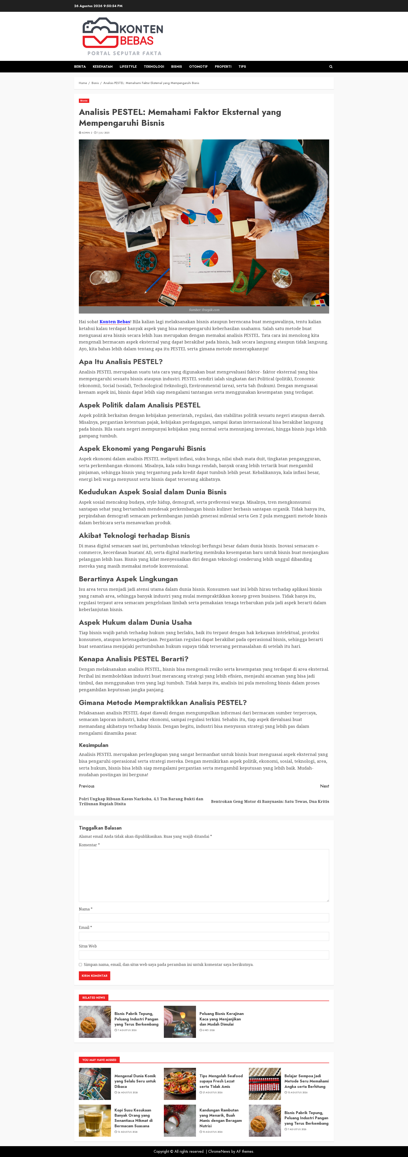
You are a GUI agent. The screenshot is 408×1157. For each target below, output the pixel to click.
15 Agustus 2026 (298, 1092)
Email (85, 927)
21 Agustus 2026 (213, 1092)
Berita (80, 66)
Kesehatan (103, 66)
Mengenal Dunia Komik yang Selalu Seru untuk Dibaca (135, 1081)
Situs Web (88, 946)
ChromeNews (219, 1151)
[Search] (331, 66)
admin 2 (87, 132)
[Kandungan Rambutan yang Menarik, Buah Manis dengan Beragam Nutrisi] (180, 1121)
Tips (242, 66)
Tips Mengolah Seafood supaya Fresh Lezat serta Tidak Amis (221, 1081)
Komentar (89, 844)
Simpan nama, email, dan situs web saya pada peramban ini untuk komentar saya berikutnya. (169, 964)
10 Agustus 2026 (213, 1132)
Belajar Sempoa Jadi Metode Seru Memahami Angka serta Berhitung (307, 1081)
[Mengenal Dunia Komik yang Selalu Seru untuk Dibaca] (95, 1084)
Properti (223, 66)
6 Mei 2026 (209, 1030)
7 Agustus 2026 (127, 1030)
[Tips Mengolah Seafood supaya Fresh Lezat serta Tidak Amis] (180, 1084)
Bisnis (176, 66)
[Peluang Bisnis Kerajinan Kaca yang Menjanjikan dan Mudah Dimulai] (180, 1022)
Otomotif (198, 66)
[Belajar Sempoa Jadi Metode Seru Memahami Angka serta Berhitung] (265, 1084)
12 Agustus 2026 (128, 1132)
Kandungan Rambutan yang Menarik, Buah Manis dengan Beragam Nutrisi (221, 1118)
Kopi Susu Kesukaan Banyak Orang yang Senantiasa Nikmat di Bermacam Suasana (134, 1118)
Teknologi (154, 66)
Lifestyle (128, 66)
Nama (86, 909)
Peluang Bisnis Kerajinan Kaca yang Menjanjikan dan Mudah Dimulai (222, 1019)
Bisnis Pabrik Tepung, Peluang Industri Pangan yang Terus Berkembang (136, 1019)
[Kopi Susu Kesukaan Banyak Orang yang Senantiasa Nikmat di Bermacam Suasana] (95, 1121)
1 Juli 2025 (103, 132)
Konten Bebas (115, 321)
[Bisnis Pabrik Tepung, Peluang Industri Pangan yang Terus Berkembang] (95, 1022)
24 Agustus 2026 (128, 1092)
